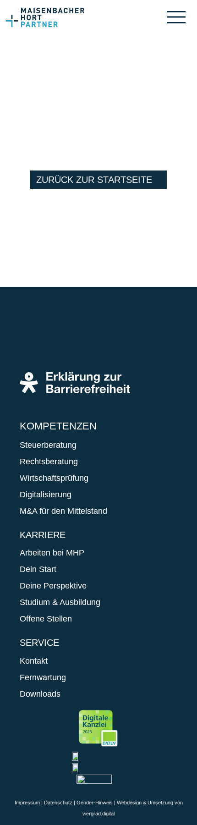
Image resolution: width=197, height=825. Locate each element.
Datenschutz (58, 802)
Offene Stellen (46, 618)
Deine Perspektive (53, 585)
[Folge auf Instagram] (59, 338)
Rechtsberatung (49, 461)
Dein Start (38, 569)
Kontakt (34, 661)
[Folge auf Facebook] (32, 338)
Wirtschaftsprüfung (54, 478)
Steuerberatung (48, 445)
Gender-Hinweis (95, 802)
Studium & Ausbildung (60, 602)
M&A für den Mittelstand (63, 511)
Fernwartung (43, 677)
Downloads (40, 693)
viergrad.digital (98, 813)
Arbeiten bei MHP (52, 552)
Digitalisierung (45, 494)
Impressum (27, 802)
